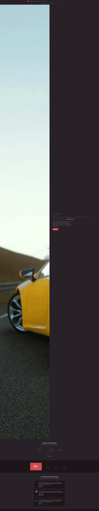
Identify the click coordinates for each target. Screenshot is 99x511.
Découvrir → (55, 229)
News (47, 3)
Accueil (43, 3)
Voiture (56, 3)
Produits (50, 3)
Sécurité (53, 3)
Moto (45, 3)
